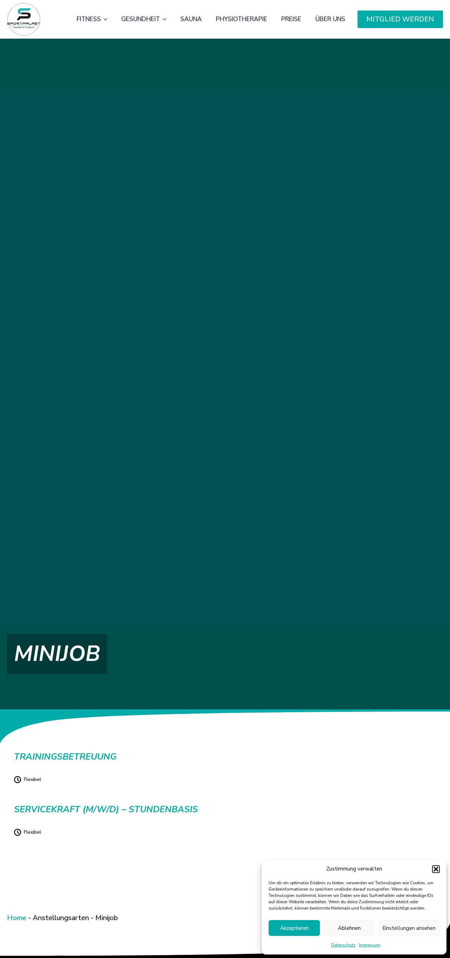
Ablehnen (349, 928)
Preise (291, 19)
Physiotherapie (241, 19)
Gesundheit (140, 19)
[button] (435, 869)
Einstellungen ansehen (409, 928)
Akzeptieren (294, 928)
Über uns (330, 19)
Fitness (89, 19)
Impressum (369, 945)
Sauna (191, 19)
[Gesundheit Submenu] (166, 19)
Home (16, 918)
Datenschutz (343, 945)
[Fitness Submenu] (107, 19)
